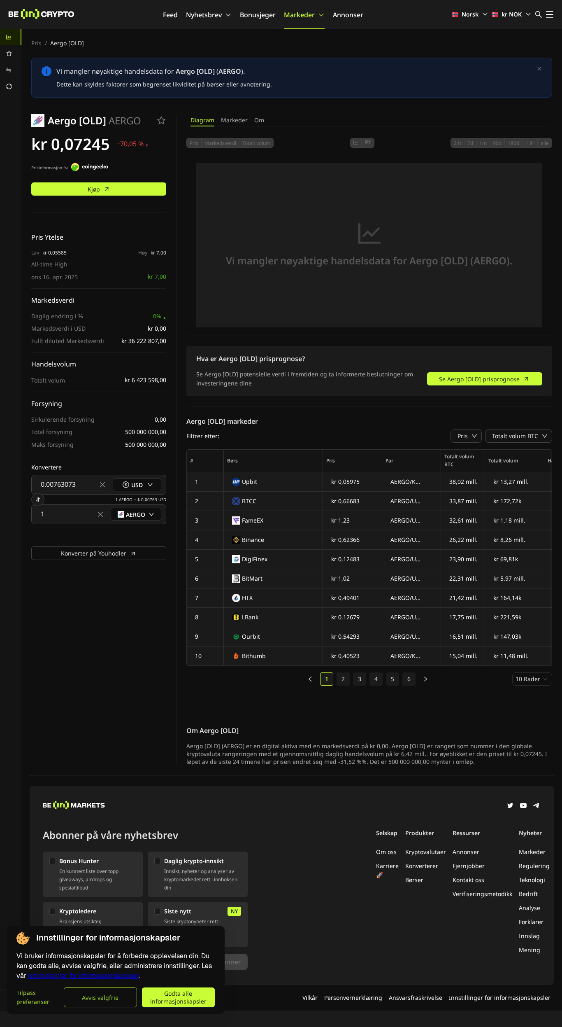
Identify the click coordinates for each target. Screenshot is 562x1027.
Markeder (299, 14)
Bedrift (528, 894)
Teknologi (532, 880)
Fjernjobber (469, 866)
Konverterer (421, 866)
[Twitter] (510, 806)
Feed (170, 14)
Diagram (202, 120)
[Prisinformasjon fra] (89, 168)
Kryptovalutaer (425, 852)
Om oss (386, 852)
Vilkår (310, 997)
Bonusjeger (258, 14)
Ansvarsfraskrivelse (415, 997)
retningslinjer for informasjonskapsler (83, 975)
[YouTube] (523, 806)
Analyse (529, 908)
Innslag (529, 936)
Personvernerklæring (353, 997)
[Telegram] (536, 806)
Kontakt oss (468, 880)
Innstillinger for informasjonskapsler (499, 997)
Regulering (534, 866)
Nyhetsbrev (204, 14)
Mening (529, 950)
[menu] (10, 62)
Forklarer (531, 922)
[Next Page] (425, 679)
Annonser (348, 14)
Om (259, 120)
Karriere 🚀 (387, 870)
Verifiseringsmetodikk (482, 894)
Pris (36, 43)
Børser (414, 880)
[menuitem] (10, 37)
